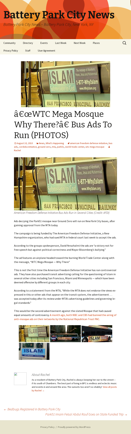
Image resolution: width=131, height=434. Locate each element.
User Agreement (46, 50)
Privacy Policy (10, 50)
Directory (28, 43)
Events (44, 43)
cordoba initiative (28, 146)
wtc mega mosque (94, 146)
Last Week (60, 43)
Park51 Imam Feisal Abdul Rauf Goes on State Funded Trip (86, 414)
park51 (60, 146)
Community (9, 43)
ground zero (44, 146)
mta (54, 146)
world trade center (74, 146)
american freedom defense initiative (88, 143)
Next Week (79, 43)
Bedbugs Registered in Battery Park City (31, 409)
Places (96, 43)
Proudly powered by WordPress (74, 427)
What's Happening (55, 143)
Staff (27, 50)
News (42, 143)
